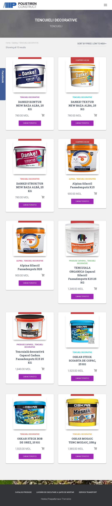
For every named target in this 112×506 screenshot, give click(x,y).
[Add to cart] (42, 115)
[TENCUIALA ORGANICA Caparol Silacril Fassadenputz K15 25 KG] (82, 239)
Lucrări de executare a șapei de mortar (55, 492)
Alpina (72, 179)
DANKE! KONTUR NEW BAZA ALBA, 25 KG (30, 105)
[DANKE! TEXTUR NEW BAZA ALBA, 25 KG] (82, 76)
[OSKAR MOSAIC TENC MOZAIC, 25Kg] (82, 412)
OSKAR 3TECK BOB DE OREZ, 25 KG (29, 440)
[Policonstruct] (22, 5)
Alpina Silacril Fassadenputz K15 (82, 185)
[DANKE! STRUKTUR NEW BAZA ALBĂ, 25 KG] (30, 157)
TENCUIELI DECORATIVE (30, 97)
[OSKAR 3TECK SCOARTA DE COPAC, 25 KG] (82, 331)
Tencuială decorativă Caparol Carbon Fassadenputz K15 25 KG (29, 357)
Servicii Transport (88, 492)
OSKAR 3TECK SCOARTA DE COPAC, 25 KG (82, 360)
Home (8, 43)
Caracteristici (30, 123)
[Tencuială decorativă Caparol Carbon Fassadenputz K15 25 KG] (30, 327)
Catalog (15, 43)
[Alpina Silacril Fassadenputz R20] (30, 239)
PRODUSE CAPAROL (77, 261)
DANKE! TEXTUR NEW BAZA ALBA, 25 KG (82, 105)
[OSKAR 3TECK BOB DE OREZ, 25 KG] (30, 412)
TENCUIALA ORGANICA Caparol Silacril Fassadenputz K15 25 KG (82, 275)
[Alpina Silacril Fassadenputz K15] (82, 157)
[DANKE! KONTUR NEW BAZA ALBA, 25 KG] (30, 76)
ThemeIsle (66, 499)
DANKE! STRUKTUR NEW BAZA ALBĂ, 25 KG (29, 187)
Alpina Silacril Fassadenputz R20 (30, 267)
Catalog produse (23, 492)
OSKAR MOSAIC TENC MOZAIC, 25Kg (82, 440)
